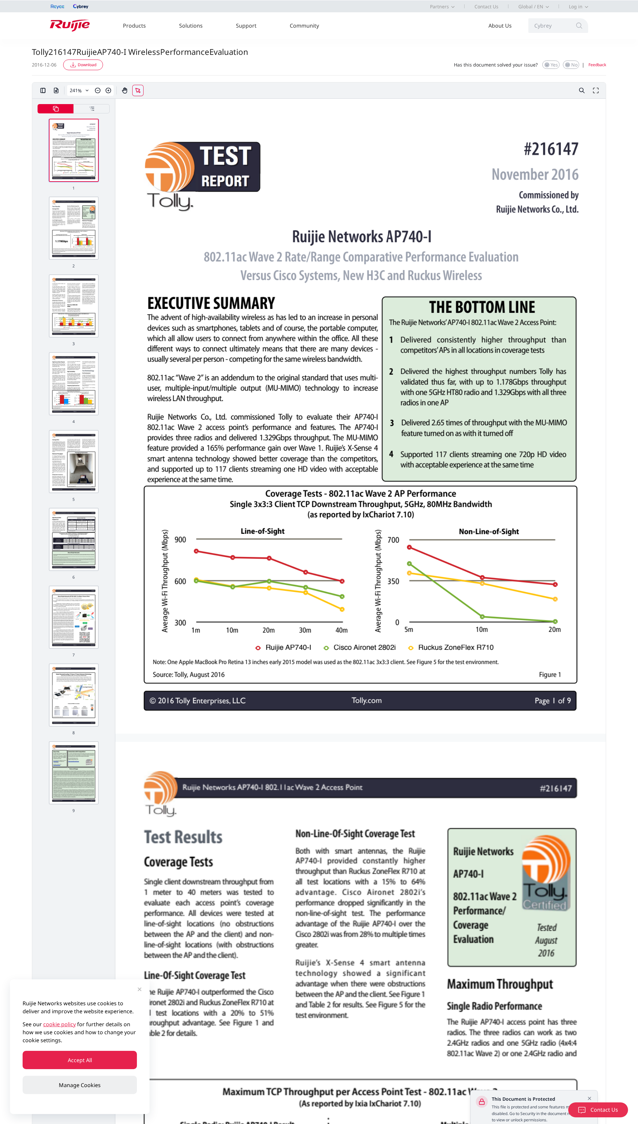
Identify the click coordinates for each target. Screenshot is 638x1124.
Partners (439, 6)
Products (134, 25)
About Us (500, 25)
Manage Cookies (80, 1085)
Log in (576, 6)
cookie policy (59, 1024)
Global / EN (530, 6)
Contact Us (486, 6)
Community (304, 25)
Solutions (191, 25)
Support (246, 25)
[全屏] (595, 90)
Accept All (80, 1060)
